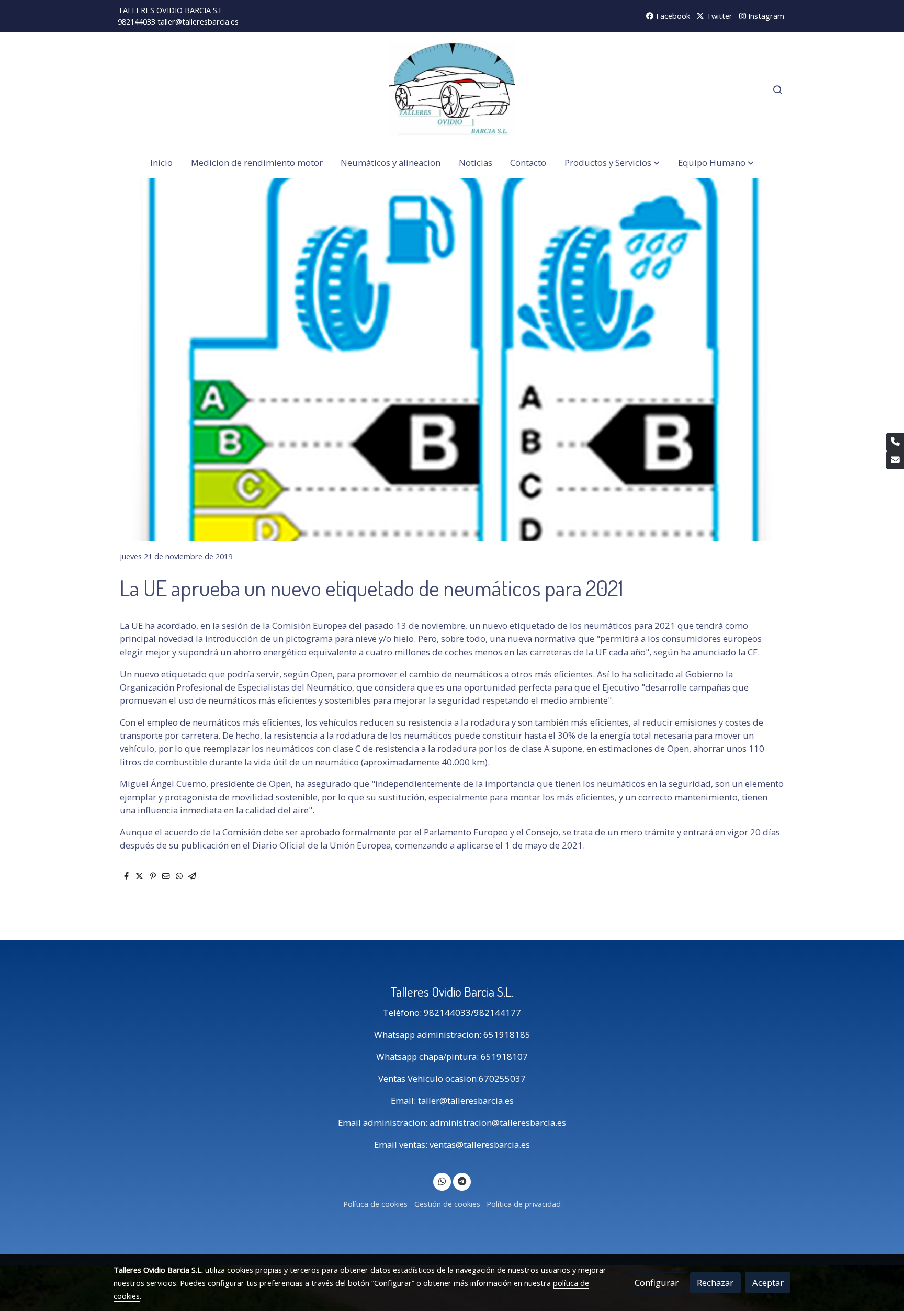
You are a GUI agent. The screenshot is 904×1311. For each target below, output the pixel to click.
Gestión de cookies (447, 1204)
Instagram (765, 15)
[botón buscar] (777, 89)
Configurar (657, 1282)
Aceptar (768, 1282)
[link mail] (895, 460)
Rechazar (715, 1282)
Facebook (672, 15)
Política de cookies (375, 1204)
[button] (612, 162)
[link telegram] (461, 1180)
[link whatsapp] (442, 1180)
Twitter (718, 15)
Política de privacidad (524, 1204)
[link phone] (895, 442)
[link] (452, 89)
